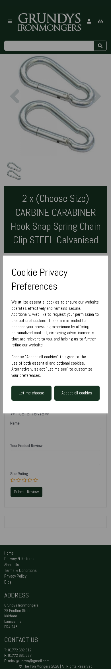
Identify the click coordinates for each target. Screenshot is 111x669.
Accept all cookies (76, 393)
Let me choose (31, 393)
